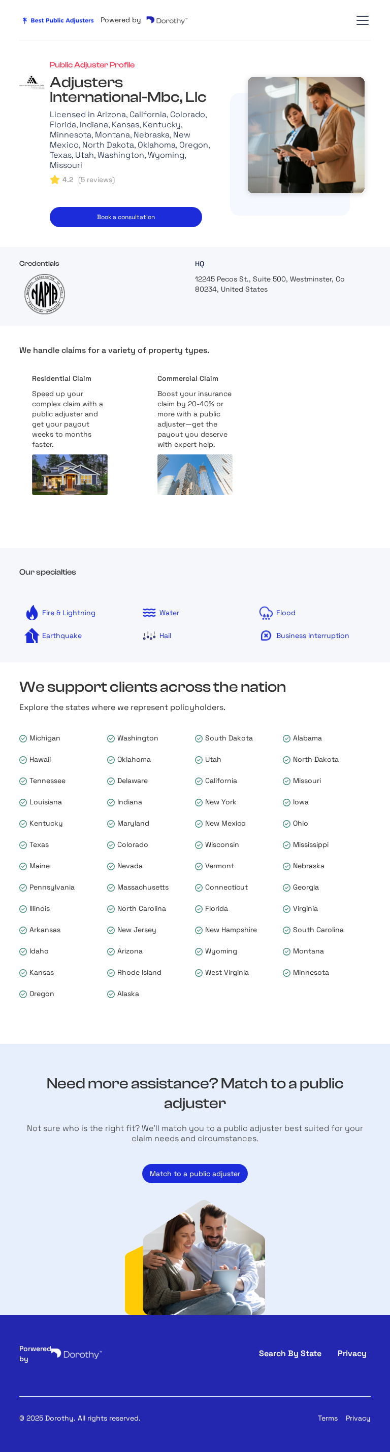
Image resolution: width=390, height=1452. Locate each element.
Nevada (130, 865)
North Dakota (316, 759)
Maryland (133, 823)
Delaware (132, 780)
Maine (39, 865)
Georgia (306, 887)
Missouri (307, 780)
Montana (308, 950)
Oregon (41, 993)
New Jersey (136, 929)
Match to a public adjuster (195, 1173)
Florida (216, 908)
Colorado (132, 844)
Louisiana (45, 801)
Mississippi (311, 844)
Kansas (41, 972)
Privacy (358, 1418)
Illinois (39, 908)
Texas (39, 844)
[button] (360, 20)
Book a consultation (126, 217)
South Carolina (318, 929)
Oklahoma (134, 759)
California (221, 780)
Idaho (39, 950)
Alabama (307, 737)
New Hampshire (231, 929)
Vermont (219, 865)
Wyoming (221, 950)
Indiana (129, 801)
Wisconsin (222, 844)
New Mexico (225, 823)
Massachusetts (143, 887)
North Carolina (141, 908)
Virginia (305, 908)
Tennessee (47, 780)
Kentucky (46, 823)
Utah (213, 759)
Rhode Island (139, 972)
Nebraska (308, 865)
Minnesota (311, 972)
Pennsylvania (52, 887)
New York (221, 801)
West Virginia (227, 972)
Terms (328, 1418)
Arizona (130, 950)
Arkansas (44, 929)
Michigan (44, 737)
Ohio (300, 823)
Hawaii (40, 759)
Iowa (301, 801)
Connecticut (226, 887)
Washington (137, 737)
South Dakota (229, 737)
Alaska (128, 993)
